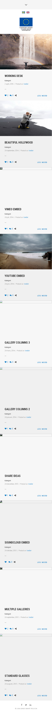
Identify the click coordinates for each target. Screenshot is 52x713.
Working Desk (14, 76)
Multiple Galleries (17, 609)
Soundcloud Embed (17, 542)
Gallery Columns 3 (17, 342)
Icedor (26, 84)
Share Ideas (13, 476)
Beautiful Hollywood (19, 142)
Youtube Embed (15, 276)
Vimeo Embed (13, 209)
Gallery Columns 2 (17, 409)
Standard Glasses (17, 675)
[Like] (6, 562)
